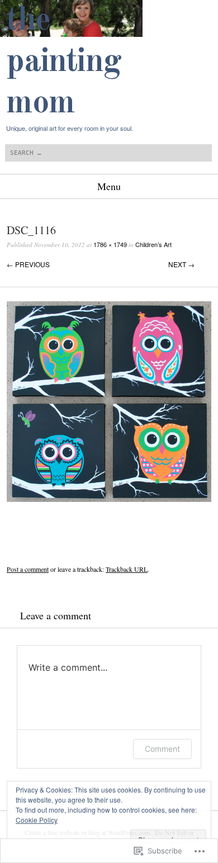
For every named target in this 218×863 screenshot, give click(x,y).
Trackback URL (127, 569)
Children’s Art (153, 244)
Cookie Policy (37, 819)
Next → (181, 264)
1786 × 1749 (110, 244)
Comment (162, 748)
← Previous (28, 264)
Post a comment (28, 569)
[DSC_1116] (109, 499)
